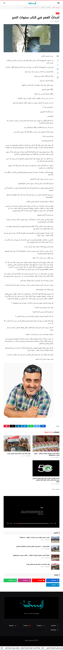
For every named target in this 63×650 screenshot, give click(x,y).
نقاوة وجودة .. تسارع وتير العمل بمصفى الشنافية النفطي (33, 546)
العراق (57, 13)
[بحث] (4, 3)
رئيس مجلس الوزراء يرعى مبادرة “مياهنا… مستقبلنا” (34, 537)
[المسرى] (31, 3)
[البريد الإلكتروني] (57, 77)
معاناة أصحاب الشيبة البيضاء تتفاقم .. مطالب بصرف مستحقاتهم (46, 454)
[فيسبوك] (57, 60)
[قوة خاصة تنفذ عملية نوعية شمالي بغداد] (17, 443)
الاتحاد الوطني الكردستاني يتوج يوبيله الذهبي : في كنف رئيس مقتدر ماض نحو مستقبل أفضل (46, 480)
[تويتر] (57, 64)
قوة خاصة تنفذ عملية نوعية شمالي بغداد (18, 453)
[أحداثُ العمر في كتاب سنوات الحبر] (31, 38)
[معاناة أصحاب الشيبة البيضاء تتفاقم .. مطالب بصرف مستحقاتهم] (46, 443)
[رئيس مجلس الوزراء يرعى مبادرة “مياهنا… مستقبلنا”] (55, 540)
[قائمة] (58, 3)
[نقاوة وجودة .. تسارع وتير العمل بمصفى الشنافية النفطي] (55, 548)
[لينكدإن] (57, 69)
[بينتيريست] (57, 73)
